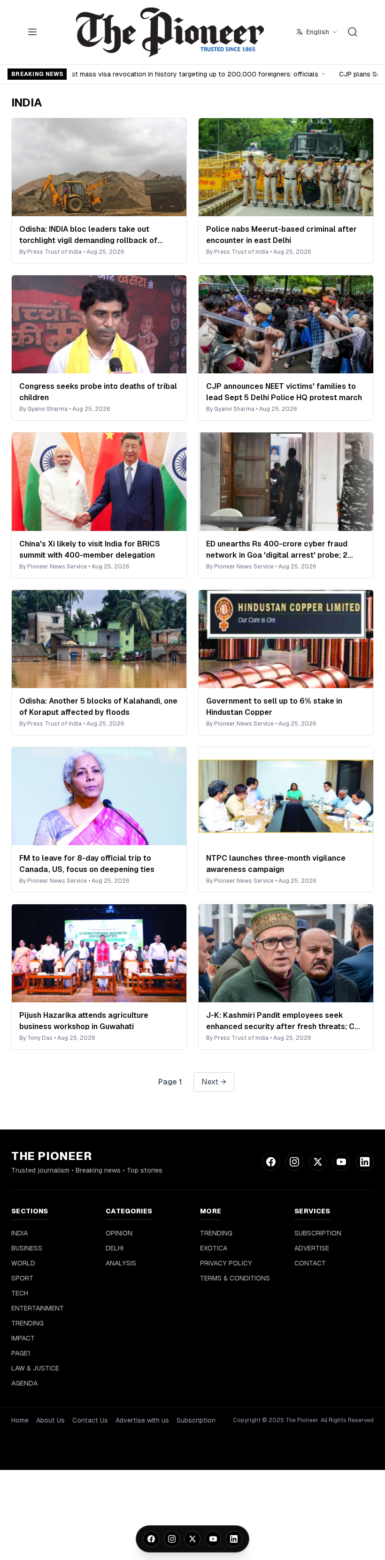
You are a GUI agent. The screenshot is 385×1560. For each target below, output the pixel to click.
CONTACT (310, 1263)
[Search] (352, 32)
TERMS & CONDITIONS (235, 1278)
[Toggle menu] (32, 32)
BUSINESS (26, 1248)
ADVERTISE (311, 1248)
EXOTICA (213, 1248)
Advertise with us (142, 1420)
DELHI (114, 1248)
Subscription (196, 1420)
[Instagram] (171, 1538)
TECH (19, 1293)
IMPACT (23, 1338)
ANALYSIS (121, 1263)
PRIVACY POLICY (226, 1263)
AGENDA (24, 1383)
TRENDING (27, 1323)
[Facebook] (151, 1538)
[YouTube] (213, 1538)
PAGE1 (21, 1353)
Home (20, 1420)
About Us (50, 1420)
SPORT (22, 1278)
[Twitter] (192, 1538)
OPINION (119, 1233)
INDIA (19, 1233)
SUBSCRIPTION (317, 1233)
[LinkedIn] (233, 1538)
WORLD (23, 1263)
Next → (213, 1081)
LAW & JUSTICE (35, 1368)
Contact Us (90, 1420)
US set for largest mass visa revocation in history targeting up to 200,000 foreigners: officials (164, 74)
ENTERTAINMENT (37, 1308)
